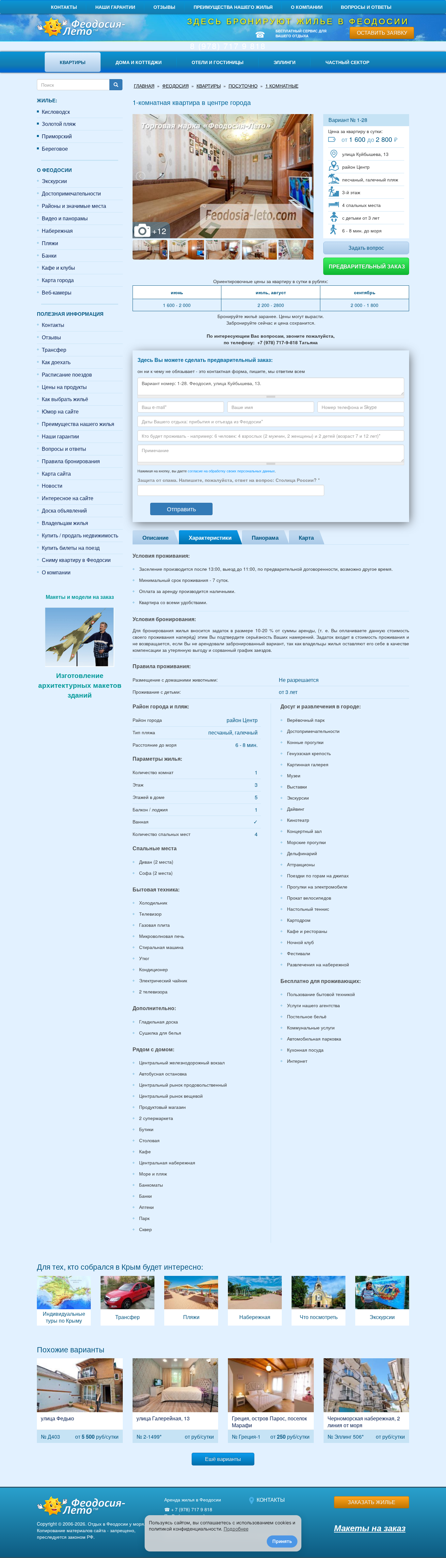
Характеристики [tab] (210, 537)
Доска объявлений (64, 510)
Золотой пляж (59, 123)
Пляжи (50, 243)
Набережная (57, 230)
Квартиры (73, 62)
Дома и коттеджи (139, 62)
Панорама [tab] (265, 537)
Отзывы (164, 7)
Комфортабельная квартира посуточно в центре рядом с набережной (175, 1400)
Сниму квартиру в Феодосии (76, 560)
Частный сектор (347, 62)
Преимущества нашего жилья (233, 7)
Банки (49, 255)
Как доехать (56, 362)
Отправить (181, 508)
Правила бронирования (71, 461)
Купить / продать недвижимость (80, 535)
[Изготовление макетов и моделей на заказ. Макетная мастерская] (79, 636)
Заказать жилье (371, 1502)
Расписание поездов (67, 374)
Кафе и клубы (58, 267)
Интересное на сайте (67, 498)
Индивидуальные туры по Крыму (64, 1301)
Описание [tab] (155, 537)
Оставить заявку (382, 32)
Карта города (58, 280)
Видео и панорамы (65, 218)
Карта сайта (56, 473)
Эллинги (284, 62)
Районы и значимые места (74, 206)
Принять (282, 1541)
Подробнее (236, 1529)
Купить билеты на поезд (71, 547)
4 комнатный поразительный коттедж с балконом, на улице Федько (80, 1400)
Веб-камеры (57, 292)
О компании (307, 7)
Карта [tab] (306, 537)
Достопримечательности (71, 193)
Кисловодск (56, 111)
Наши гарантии (115, 7)
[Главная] (80, 28)
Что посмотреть (318, 1301)
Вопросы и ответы (366, 7)
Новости (52, 485)
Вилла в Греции (271, 1400)
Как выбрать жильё (65, 399)
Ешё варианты (223, 1459)
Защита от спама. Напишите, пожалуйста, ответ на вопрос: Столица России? (228, 480)
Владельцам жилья (65, 523)
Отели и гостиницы (218, 62)
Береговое (55, 148)
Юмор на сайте (60, 411)
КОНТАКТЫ (271, 1499)
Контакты (64, 7)
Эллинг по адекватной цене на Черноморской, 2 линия (366, 1400)
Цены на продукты (64, 387)
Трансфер (54, 349)
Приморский (57, 136)
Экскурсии (54, 181)
